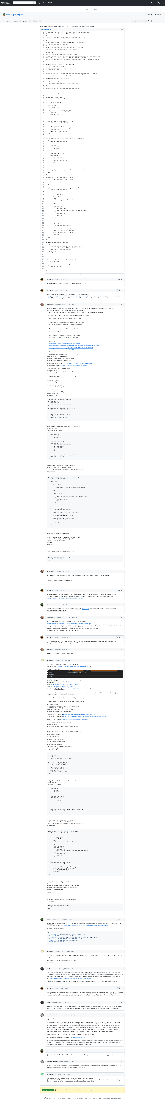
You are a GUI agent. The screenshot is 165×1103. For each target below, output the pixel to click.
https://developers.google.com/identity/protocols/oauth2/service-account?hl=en (69, 623)
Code (7, 21)
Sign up (160, 3)
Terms (59, 1098)
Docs (85, 1098)
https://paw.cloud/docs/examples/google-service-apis (64, 343)
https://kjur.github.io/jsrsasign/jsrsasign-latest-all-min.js (78, 363)
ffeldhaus (50, 968)
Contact (90, 1098)
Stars (28, 21)
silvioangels (50, 304)
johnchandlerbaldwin (53, 1015)
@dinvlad (52, 575)
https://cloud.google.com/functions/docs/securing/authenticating (65, 598)
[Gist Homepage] (6, 3)
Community (80, 1098)
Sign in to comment (95, 1090)
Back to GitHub (47, 3)
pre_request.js (19, 15)
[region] (82, 151)
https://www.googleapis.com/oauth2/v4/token (74, 365)
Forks (38, 21)
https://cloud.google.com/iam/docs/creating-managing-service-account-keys (86, 925)
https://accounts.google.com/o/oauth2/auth (65, 684)
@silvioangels (51, 283)
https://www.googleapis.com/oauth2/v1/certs (77, 688)
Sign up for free (47, 1090)
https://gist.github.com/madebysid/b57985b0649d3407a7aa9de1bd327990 (71, 347)
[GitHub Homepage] (45, 1098)
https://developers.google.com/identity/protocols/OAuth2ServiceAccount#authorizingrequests (75, 345)
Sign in (153, 3)
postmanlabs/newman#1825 (78, 1037)
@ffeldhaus (54, 992)
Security (69, 1098)
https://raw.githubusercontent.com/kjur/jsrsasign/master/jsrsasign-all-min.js (84, 716)
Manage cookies (97, 1098)
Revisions (16, 21)
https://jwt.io (85, 608)
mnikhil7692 (50, 1074)
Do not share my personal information (112, 1098)
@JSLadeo (50, 923)
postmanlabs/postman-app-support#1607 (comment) (64, 350)
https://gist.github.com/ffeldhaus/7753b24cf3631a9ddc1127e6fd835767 (70, 978)
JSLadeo (49, 660)
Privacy (64, 1098)
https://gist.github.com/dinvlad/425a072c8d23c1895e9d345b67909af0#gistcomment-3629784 (74, 296)
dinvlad (9, 15)
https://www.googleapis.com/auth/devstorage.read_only (74, 666)
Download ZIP (157, 21)
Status (74, 1098)
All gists (39, 3)
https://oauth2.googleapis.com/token (64, 686)
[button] (147, 21)
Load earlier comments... (85, 275)
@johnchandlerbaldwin (53, 1055)
